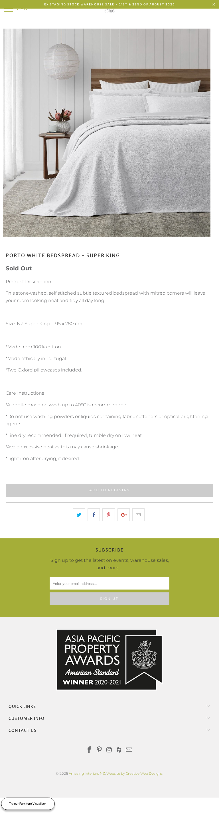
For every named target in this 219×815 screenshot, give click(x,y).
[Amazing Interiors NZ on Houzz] (119, 750)
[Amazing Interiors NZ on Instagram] (109, 750)
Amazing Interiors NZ (87, 773)
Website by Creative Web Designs (134, 773)
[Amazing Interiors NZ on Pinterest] (99, 750)
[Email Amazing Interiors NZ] (129, 750)
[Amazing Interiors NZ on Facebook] (89, 750)
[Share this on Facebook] (94, 515)
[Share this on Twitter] (79, 515)
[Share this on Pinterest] (108, 515)
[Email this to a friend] (138, 515)
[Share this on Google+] (123, 515)
